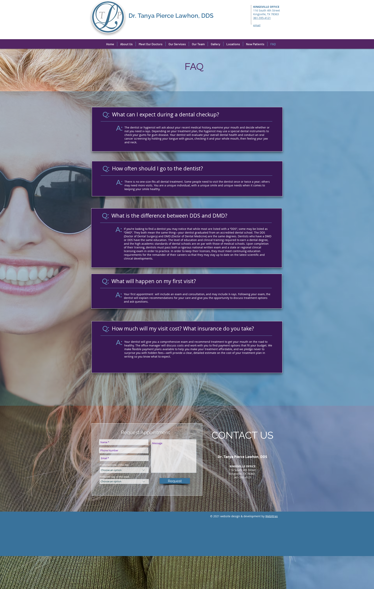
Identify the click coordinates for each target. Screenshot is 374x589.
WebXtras (271, 516)
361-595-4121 (242, 477)
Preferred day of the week (114, 477)
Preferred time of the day (114, 465)
